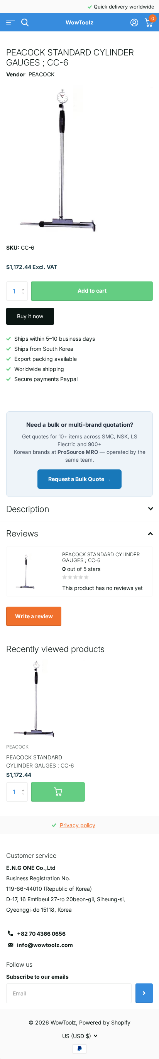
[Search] (25, 22)
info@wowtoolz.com (45, 945)
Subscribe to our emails (37, 976)
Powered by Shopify (104, 1022)
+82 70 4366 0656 (41, 933)
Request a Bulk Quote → (79, 479)
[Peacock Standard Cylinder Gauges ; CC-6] (45, 698)
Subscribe (144, 993)
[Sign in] (134, 22)
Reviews (22, 533)
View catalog (10, 22)
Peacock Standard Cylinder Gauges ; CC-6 (40, 761)
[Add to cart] (58, 792)
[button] (25, 284)
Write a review (34, 616)
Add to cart (92, 290)
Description (27, 509)
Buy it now (30, 316)
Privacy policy (77, 825)
